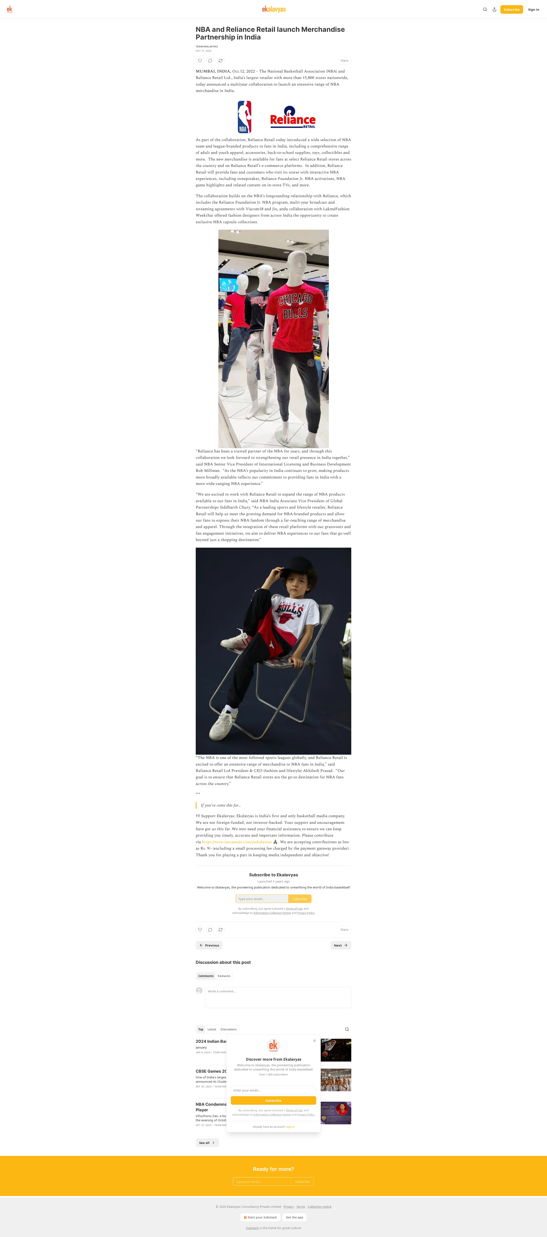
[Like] (200, 60)
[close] (314, 1040)
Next (338, 945)
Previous (212, 945)
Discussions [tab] (229, 1029)
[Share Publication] (494, 9)
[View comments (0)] (210, 60)
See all (204, 1143)
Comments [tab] (205, 976)
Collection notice (319, 1207)
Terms (300, 1207)
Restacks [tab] (224, 976)
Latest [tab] (211, 1029)
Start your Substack (262, 1217)
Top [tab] (200, 1029)
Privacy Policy (305, 1114)
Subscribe (512, 9)
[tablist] (214, 976)
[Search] (485, 9)
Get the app (294, 1217)
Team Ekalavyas (207, 46)
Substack (252, 1228)
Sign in (533, 9)
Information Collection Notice (272, 1114)
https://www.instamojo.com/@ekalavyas (237, 842)
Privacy (289, 1207)
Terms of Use (294, 1110)
